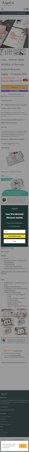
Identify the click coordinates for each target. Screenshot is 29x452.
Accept (23, 446)
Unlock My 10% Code (14, 236)
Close (14, 241)
